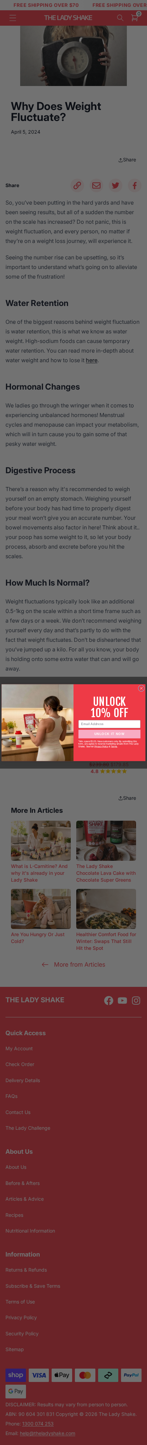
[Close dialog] (141, 688)
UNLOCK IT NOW (109, 734)
